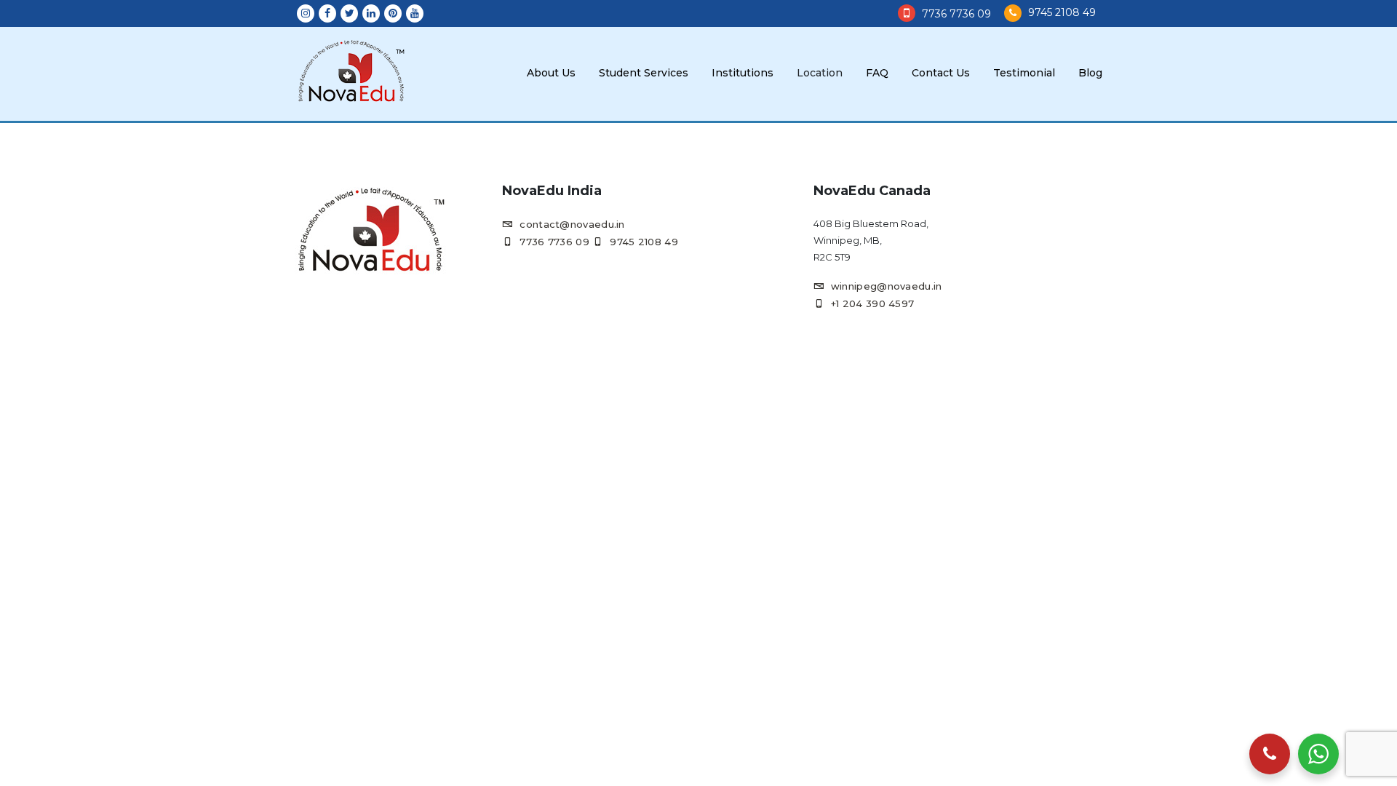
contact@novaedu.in (572, 224)
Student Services (643, 72)
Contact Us (941, 72)
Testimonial (1024, 72)
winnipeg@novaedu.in (886, 286)
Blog (1090, 72)
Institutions (742, 72)
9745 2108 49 (1062, 12)
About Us (551, 72)
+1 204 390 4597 (873, 303)
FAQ (877, 72)
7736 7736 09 (956, 13)
